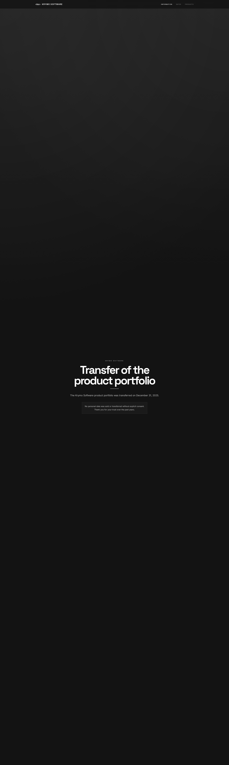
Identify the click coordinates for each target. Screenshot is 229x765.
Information (166, 4)
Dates (178, 4)
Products (189, 4)
